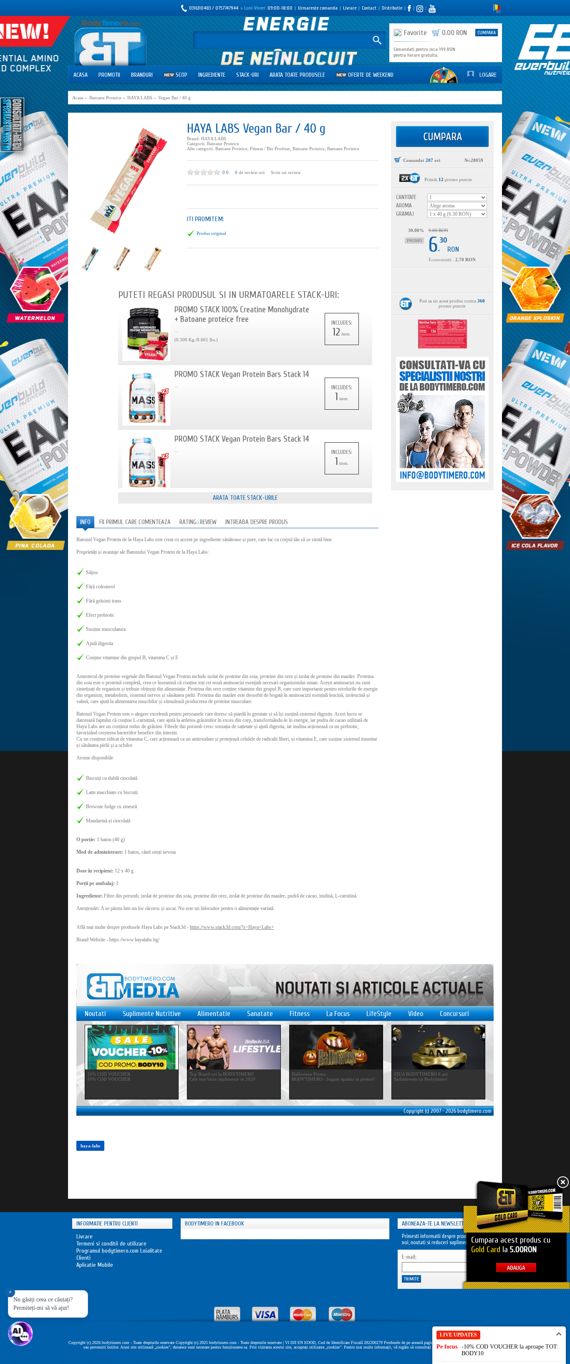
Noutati (95, 1014)
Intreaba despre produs (256, 522)
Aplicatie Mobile (94, 1264)
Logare (488, 74)
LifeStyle (378, 1014)
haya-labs (90, 1145)
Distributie (392, 8)
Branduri (142, 74)
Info (85, 522)
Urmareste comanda (318, 8)
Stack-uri (247, 74)
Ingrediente (211, 74)
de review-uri (252, 172)
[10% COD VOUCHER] (131, 1047)
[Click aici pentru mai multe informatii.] (409, 178)
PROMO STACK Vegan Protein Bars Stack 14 (241, 374)
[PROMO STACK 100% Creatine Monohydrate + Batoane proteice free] (146, 333)
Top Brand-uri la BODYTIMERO (221, 1074)
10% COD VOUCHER (108, 1074)
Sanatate (260, 1014)
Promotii (109, 74)
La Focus (338, 1014)
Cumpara (486, 32)
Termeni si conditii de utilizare (111, 1243)
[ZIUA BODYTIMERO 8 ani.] (438, 1047)
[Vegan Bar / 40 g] (127, 181)
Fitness (300, 1014)
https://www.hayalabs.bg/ (134, 940)
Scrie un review (286, 172)
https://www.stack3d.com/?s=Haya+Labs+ (232, 927)
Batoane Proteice (223, 143)
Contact (369, 8)
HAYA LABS (213, 138)
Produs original (211, 233)
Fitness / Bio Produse (270, 148)
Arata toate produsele (297, 74)
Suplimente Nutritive (152, 1014)
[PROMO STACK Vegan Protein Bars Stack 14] (146, 397)
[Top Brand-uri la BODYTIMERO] (233, 1047)
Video (415, 1014)
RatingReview (198, 522)
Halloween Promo (309, 1074)
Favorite (415, 33)
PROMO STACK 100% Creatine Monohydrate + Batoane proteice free (241, 314)
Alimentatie (213, 1014)
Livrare (349, 8)
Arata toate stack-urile (245, 498)
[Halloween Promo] (336, 1047)
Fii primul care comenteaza (135, 522)
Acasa (80, 74)
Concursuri (454, 1014)
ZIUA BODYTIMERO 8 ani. (421, 1074)
